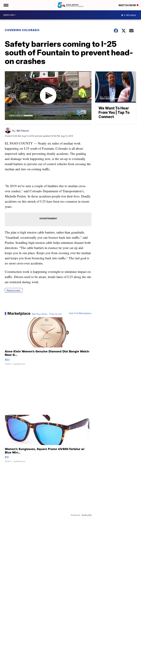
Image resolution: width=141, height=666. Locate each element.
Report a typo (13, 290)
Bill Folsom (23, 130)
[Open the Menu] (6, 5)
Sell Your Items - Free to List (47, 314)
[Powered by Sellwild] (86, 515)
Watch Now (127, 5)
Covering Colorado (22, 30)
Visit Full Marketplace (80, 313)
